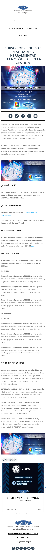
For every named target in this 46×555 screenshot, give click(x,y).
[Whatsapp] (32, 548)
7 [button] (33, 514)
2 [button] (16, 514)
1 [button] (13, 514)
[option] (23, 487)
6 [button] (30, 514)
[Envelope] (25, 548)
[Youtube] (35, 116)
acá (32, 246)
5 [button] (26, 514)
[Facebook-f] (10, 116)
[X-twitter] (17, 548)
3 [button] (20, 514)
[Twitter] (17, 116)
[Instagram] (23, 116)
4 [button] (23, 514)
